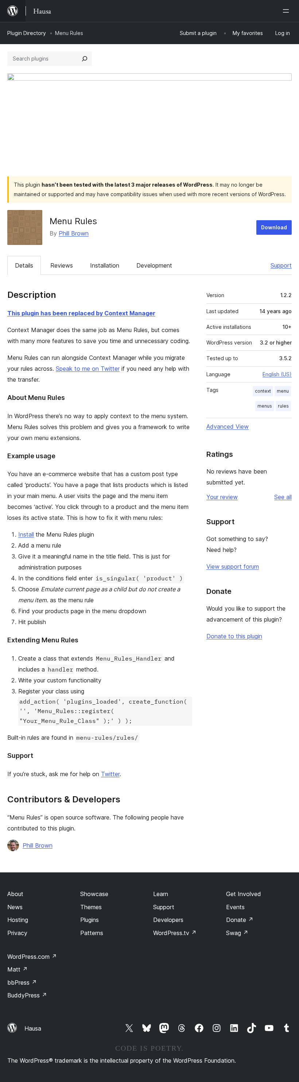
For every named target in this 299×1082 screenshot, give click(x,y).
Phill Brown (74, 233)
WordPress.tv (175, 933)
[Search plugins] (84, 58)
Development (154, 265)
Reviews (61, 265)
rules (283, 406)
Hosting (17, 919)
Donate (239, 919)
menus (264, 406)
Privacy (17, 933)
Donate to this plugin (234, 636)
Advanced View (227, 426)
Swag (237, 933)
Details (24, 265)
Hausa (32, 1028)
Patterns (91, 933)
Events (235, 907)
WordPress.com (32, 956)
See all (283, 497)
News (15, 907)
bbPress (22, 982)
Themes (91, 907)
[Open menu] (287, 11)
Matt (17, 969)
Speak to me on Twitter (88, 368)
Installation (104, 265)
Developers (168, 919)
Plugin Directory (26, 33)
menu (283, 391)
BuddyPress (27, 995)
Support (281, 265)
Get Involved (243, 894)
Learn (160, 894)
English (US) (277, 374)
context (263, 391)
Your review (222, 497)
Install (26, 534)
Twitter (110, 774)
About (15, 894)
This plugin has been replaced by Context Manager (81, 313)
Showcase (94, 894)
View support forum (232, 566)
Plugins (89, 919)
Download (274, 227)
